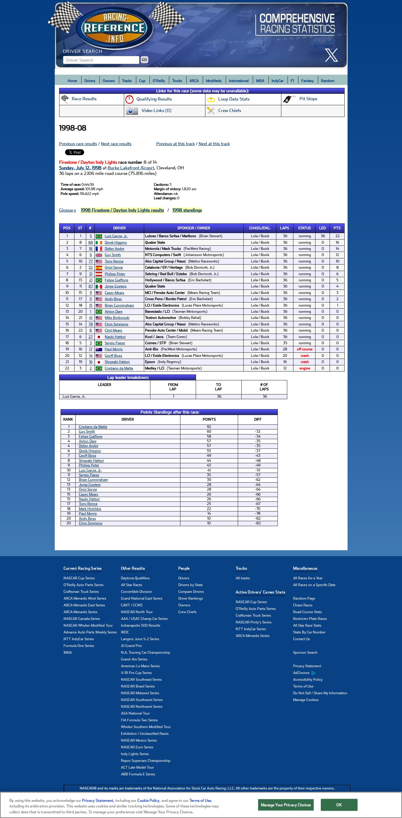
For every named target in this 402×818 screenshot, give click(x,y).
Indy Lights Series (135, 754)
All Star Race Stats (307, 625)
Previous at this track (175, 143)
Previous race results (78, 143)
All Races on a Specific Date (314, 585)
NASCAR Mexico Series (139, 740)
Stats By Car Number (309, 632)
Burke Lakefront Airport (131, 167)
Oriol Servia (114, 267)
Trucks (177, 81)
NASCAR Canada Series (82, 619)
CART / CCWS (131, 605)
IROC (125, 632)
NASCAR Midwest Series (140, 693)
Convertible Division (136, 592)
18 (90, 249)
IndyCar (277, 81)
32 (91, 267)
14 (90, 356)
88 (90, 242)
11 (90, 299)
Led (322, 228)
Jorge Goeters (116, 286)
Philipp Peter (115, 274)
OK (339, 804)
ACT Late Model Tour (137, 767)
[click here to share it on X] (334, 55)
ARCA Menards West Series (85, 598)
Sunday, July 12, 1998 (80, 167)
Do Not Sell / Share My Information (320, 693)
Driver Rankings (190, 598)
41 (90, 318)
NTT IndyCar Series (79, 639)
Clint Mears (113, 330)
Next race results (116, 143)
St (80, 228)
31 (90, 274)
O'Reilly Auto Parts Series (84, 585)
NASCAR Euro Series (137, 747)
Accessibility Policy (308, 680)
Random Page (304, 598)
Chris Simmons (116, 324)
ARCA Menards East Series (84, 605)
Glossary (67, 210)
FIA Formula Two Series (139, 720)
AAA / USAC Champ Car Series (144, 619)
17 (90, 349)
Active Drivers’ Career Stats (260, 592)
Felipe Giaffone (116, 280)
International (239, 81)
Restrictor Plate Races (310, 619)
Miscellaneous (305, 568)
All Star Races (131, 585)
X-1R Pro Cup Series (136, 673)
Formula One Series (79, 646)
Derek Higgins (116, 242)
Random (327, 81)
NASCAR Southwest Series (142, 700)
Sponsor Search (305, 652)
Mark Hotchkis (90, 509)
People (184, 568)
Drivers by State (190, 585)
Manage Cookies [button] (306, 700)
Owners (109, 81)
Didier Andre (114, 249)
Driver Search (82, 51)
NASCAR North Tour (137, 612)
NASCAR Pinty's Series (254, 622)
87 (91, 286)
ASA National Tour (135, 713)
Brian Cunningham (119, 305)
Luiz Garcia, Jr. (116, 236)
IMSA (260, 81)
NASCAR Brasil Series (138, 686)
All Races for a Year (308, 578)
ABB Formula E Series (138, 774)
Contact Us (301, 639)
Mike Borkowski (117, 318)
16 (90, 362)
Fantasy (307, 81)
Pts (337, 228)
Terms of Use (303, 686)
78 (91, 324)
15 (90, 305)
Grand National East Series (141, 598)
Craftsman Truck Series (81, 592)
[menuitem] (321, 673)
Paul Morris (114, 349)
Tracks (127, 81)
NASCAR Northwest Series (141, 707)
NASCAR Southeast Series (141, 680)
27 (91, 337)
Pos (66, 228)
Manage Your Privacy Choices (286, 804)
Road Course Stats (307, 612)
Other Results (133, 568)
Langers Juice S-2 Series (140, 639)
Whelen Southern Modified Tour (146, 727)
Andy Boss (113, 299)
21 (90, 280)
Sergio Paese (115, 343)
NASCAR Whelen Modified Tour (88, 625)
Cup (142, 81)
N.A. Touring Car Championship (145, 652)
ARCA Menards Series (80, 612)
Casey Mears (114, 293)
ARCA (194, 81)
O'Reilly (159, 81)
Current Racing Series (83, 568)
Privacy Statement (307, 666)
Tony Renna (114, 261)
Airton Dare (113, 312)
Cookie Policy (148, 800)
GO (144, 60)
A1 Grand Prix (131, 646)
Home (72, 81)
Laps (284, 228)
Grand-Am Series (134, 659)
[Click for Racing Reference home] (201, 34)
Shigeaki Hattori (117, 362)
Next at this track (214, 143)
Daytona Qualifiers (135, 578)
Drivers (89, 81)
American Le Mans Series (140, 666)
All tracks (243, 578)
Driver (119, 228)
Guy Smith (113, 255)
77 (91, 261)
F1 (292, 81)
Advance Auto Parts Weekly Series (90, 632)
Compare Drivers (191, 592)
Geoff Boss (113, 356)
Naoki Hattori (115, 337)
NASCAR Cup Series (79, 578)
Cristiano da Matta (119, 368)
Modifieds (214, 81)
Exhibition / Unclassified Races (145, 734)
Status (304, 228)
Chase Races (303, 605)
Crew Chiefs (187, 612)
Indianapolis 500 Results (140, 625)
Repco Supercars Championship (145, 761)
